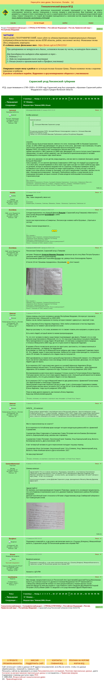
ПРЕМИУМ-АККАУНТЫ (12, 663)
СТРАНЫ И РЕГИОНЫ (37, 28)
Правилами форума (69, 673)
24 (81, 99)
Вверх (97, 110)
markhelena (12, 577)
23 (78, 99)
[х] (72, 2)
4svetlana (12, 210)
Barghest (12, 539)
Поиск (91, 23)
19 (63, 99)
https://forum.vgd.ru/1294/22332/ (52, 45)
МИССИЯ (34, 660)
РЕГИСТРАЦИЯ (39, 23)
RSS (36, 675)
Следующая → (11, 105)
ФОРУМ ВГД (79, 663)
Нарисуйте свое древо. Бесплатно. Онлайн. (50, 2)
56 (98, 99)
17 (57, 99)
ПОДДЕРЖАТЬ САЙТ (35, 663)
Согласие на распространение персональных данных (24, 673)
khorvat (13, 313)
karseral (12, 110)
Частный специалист (12, 563)
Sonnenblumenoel (13, 464)
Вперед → (30, 102)
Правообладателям (14, 679)
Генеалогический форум (11, 606)
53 (89, 99)
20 (66, 99)
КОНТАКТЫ (57, 660)
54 (92, 99)
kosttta (12, 193)
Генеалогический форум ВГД (57, 6)
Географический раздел (17, 28)
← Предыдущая (11, 102)
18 (60, 99)
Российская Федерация (57, 28)
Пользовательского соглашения (51, 671)
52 (86, 99)
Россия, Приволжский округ (80, 28)
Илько (48, 105)
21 (72, 99)
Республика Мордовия (10, 30)
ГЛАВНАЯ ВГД (57, 663)
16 (54, 99)
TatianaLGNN (40, 105)
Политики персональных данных (78, 671)
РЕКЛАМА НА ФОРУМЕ (79, 660)
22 (75, 99)
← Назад (35, 99)
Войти (65, 23)
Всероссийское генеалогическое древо (29, 677)
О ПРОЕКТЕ (12, 660)
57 (25, 102)
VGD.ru (13, 23)
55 (95, 99)
